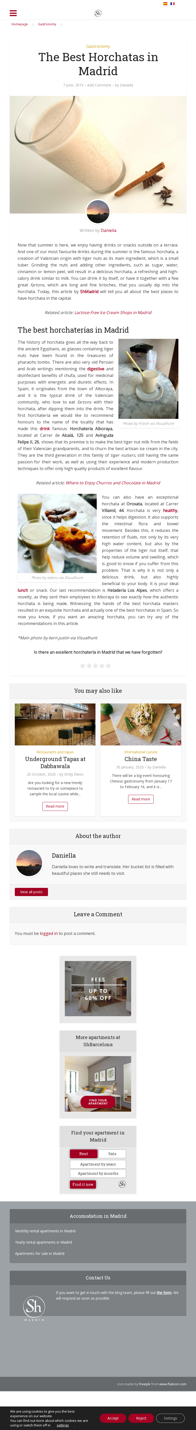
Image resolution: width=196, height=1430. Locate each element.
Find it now (82, 1184)
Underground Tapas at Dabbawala (55, 762)
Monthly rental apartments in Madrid (45, 1230)
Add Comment (99, 85)
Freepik (144, 1384)
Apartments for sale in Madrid (39, 1253)
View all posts (31, 891)
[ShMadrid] (98, 12)
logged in (49, 933)
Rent (83, 1153)
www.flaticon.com (172, 1384)
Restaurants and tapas (55, 752)
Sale (112, 1153)
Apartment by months (98, 1173)
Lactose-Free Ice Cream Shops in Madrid (112, 312)
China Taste (141, 759)
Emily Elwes (73, 774)
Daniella (126, 85)
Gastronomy (98, 46)
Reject (141, 1418)
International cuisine (140, 752)
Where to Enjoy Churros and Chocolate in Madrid (113, 483)
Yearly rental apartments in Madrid (43, 1242)
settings (63, 1425)
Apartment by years (98, 1164)
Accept (113, 1418)
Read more (55, 806)
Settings (170, 1418)
